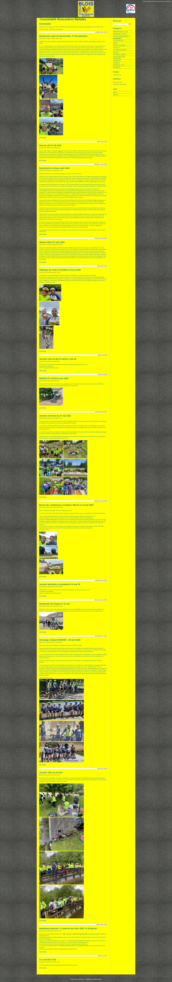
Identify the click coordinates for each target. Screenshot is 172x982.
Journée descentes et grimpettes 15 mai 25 (59, 584)
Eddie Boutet (98, 979)
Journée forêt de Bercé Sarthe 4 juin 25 (57, 359)
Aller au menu (156, 1)
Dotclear (81, 979)
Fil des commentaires (57, 29)
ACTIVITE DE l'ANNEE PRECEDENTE (119, 57)
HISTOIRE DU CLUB (118, 65)
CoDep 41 (115, 94)
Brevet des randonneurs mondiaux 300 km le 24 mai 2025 (66, 505)
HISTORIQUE (116, 67)
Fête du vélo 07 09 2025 (50, 145)
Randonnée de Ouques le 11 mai (54, 604)
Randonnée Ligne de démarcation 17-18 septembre (63, 36)
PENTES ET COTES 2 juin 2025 (53, 378)
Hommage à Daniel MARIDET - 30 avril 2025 (59, 640)
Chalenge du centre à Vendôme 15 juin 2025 (60, 270)
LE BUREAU (116, 63)
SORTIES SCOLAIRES (119, 45)
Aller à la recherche (166, 1)
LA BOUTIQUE (117, 60)
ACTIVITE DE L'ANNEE (119, 54)
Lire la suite (42, 137)
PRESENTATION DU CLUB (120, 31)
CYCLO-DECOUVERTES (120, 50)
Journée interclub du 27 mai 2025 (55, 416)
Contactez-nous (117, 75)
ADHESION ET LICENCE (120, 34)
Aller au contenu (147, 1)
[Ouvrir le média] (51, 74)
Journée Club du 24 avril (50, 772)
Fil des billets (44, 29)
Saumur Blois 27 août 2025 (52, 242)
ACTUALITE (116, 47)
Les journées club (47, 959)
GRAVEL (115, 43)
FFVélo (115, 92)
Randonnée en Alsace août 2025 (54, 168)
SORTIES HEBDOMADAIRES (121, 36)
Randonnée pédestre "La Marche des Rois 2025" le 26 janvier (68, 928)
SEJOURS (116, 52)
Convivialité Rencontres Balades (63, 19)
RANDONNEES (117, 38)
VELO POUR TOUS (118, 41)
